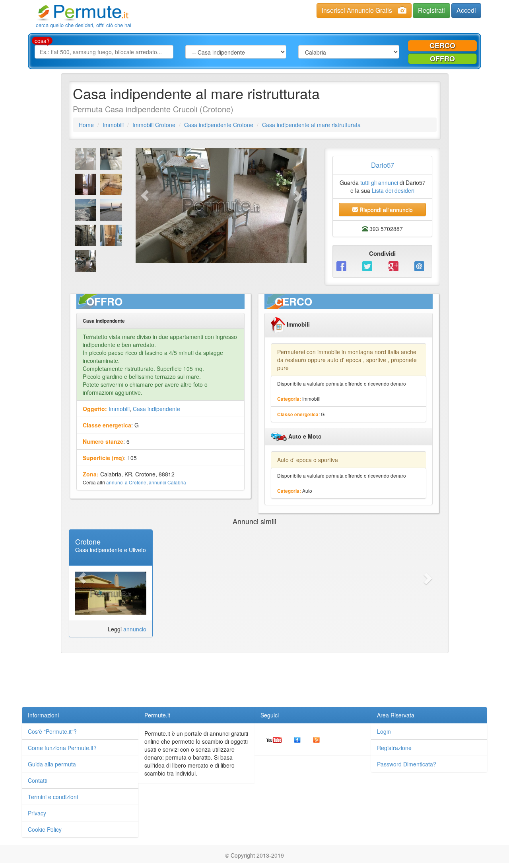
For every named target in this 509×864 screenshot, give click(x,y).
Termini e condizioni (53, 797)
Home (86, 125)
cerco (442, 45)
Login (384, 731)
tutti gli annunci (379, 182)
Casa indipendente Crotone (218, 125)
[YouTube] (274, 739)
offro (442, 58)
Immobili (113, 125)
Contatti (37, 780)
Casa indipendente (156, 409)
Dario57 (382, 165)
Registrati (431, 10)
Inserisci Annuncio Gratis (357, 10)
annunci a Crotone (126, 482)
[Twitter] (369, 265)
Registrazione (394, 748)
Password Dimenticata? (406, 764)
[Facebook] (343, 265)
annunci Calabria (167, 482)
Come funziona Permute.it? (62, 748)
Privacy (37, 813)
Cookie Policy (45, 829)
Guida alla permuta (52, 764)
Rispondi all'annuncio (385, 210)
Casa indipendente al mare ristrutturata (311, 125)
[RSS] (316, 739)
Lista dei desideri (393, 190)
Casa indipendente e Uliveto (110, 550)
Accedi (466, 10)
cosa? (42, 41)
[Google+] (395, 265)
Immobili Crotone (153, 125)
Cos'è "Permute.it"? (52, 731)
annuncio (134, 629)
